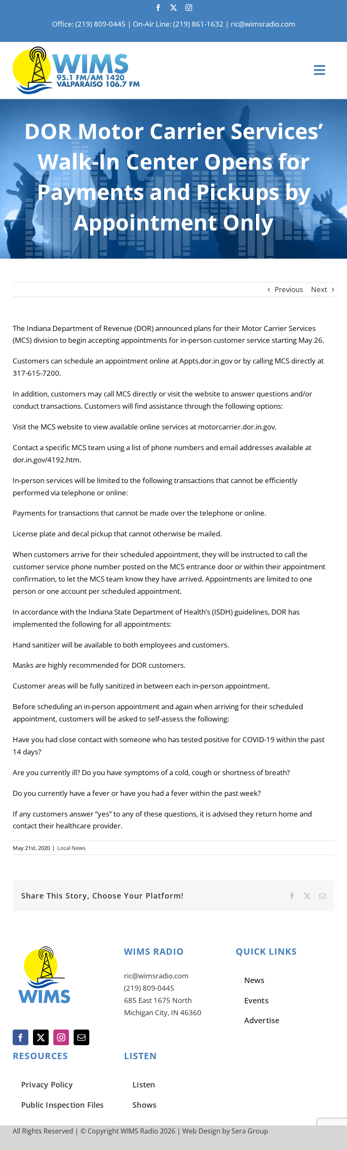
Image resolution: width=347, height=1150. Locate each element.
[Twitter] (41, 1037)
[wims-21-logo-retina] (76, 50)
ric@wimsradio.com (263, 24)
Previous (289, 289)
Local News (71, 848)
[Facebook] (20, 1037)
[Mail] (81, 1037)
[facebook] (158, 7)
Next (319, 289)
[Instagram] (61, 1037)
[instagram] (188, 7)
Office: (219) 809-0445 (89, 24)
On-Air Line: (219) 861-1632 (178, 24)
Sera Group (249, 1131)
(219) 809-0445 (149, 988)
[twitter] (173, 7)
